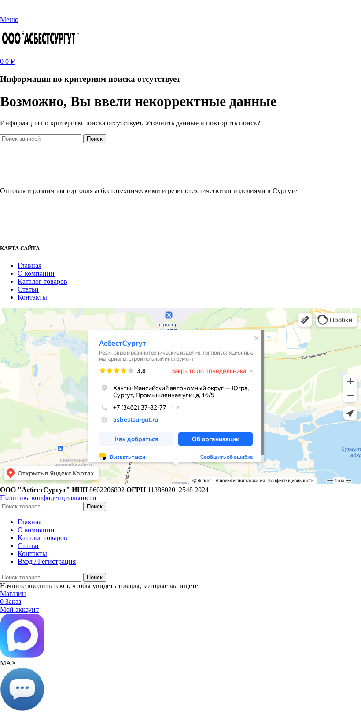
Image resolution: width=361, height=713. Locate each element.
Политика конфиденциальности (48, 497)
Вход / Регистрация (47, 561)
